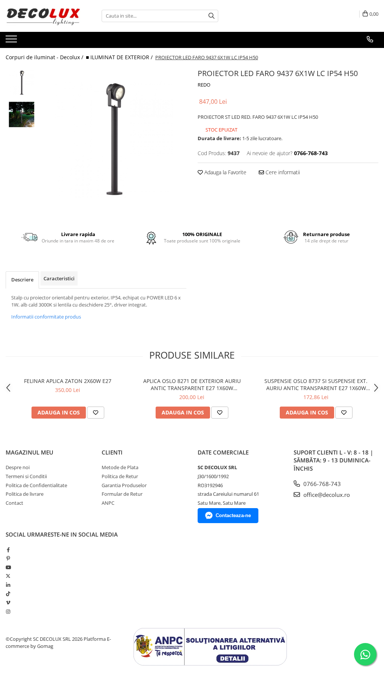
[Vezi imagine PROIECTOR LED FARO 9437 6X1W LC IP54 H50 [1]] (21, 114)
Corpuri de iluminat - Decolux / (45, 57)
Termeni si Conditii (26, 476)
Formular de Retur (122, 494)
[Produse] (12, 41)
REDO (204, 84)
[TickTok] (8, 593)
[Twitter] (8, 576)
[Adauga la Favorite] (95, 413)
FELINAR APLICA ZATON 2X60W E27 (67, 380)
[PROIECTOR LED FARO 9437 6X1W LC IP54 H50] (113, 139)
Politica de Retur (120, 476)
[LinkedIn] (8, 585)
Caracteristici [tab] (59, 278)
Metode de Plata (120, 467)
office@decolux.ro (326, 494)
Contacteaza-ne (233, 515)
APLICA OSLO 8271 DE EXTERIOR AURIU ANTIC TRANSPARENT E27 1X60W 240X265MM (192, 384)
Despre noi (18, 467)
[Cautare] (211, 16)
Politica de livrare (25, 494)
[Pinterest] (8, 558)
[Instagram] (8, 611)
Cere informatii (282, 172)
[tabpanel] (113, 139)
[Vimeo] (8, 602)
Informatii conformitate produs (46, 316)
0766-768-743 (321, 484)
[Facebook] (8, 549)
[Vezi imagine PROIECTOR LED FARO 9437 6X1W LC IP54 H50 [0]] (21, 82)
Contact (14, 503)
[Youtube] (8, 567)
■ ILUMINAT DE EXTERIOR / (120, 57)
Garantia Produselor (124, 485)
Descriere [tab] (22, 279)
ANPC (108, 503)
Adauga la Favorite (224, 172)
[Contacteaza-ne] (370, 39)
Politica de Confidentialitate (36, 485)
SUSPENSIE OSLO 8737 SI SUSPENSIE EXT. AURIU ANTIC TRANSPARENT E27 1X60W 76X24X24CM (316, 384)
